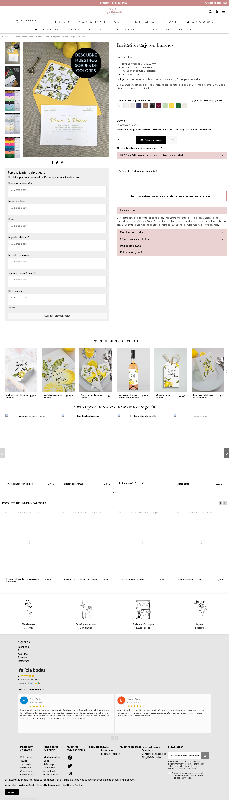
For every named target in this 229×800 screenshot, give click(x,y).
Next (225, 503)
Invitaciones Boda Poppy (133, 579)
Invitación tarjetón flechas (20, 483)
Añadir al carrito (153, 139)
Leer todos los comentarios (31, 689)
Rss (20, 650)
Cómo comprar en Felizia (135, 239)
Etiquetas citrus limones (164, 396)
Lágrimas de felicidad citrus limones (203, 396)
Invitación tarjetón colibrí (131, 483)
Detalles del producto (133, 232)
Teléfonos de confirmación (22, 272)
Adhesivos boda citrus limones (17, 396)
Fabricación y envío (131, 252)
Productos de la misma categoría (24, 503)
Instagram (23, 660)
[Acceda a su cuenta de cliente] (217, 12)
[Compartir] (52, 162)
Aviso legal (49, 764)
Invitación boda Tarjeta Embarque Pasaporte (22, 580)
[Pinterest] (62, 162)
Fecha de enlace (16, 201)
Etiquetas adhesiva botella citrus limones (129, 396)
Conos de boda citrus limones (91, 396)
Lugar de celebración (19, 237)
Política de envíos (151, 746)
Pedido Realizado (130, 245)
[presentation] (3, 371)
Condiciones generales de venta (27, 774)
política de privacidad (183, 778)
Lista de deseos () (217, 2)
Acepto (12, 791)
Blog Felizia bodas (151, 757)
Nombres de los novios (20, 183)
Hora (11, 219)
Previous (220, 503)
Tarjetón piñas (182, 483)
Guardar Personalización (57, 315)
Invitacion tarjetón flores (190, 579)
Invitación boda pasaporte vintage (80, 579)
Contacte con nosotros (154, 753)
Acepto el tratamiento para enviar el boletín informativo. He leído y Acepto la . (188, 775)
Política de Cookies (73, 785)
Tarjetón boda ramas (73, 483)
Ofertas (105, 746)
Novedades (107, 750)
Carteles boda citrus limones (54, 396)
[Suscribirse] (205, 755)
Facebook (23, 646)
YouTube (23, 653)
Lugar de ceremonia (18, 254)
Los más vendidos (110, 753)
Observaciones (16, 290)
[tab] (172, 155)
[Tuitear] (57, 162)
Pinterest (23, 657)
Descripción (127, 210)
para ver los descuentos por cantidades (153, 155)
